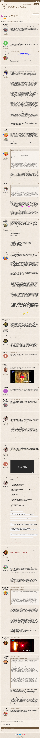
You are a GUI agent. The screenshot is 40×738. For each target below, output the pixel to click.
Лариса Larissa (5, 364)
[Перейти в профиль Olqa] (5, 714)
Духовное (15, 16)
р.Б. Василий (6, 656)
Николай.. (5, 24)
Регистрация (36, 4)
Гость (7, 16)
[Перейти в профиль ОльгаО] (5, 464)
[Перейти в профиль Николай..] (5, 29)
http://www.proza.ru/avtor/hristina (15, 542)
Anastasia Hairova (6, 587)
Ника (5, 219)
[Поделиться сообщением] (38, 24)
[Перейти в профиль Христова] (5, 391)
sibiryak (5, 129)
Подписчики (34, 14)
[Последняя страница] (17, 21)
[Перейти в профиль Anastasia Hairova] (5, 593)
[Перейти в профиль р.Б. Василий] (5, 662)
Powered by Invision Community (20, 737)
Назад (4, 21)
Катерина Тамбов (6, 319)
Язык (18, 736)
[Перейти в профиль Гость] (2, 16)
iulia (5, 37)
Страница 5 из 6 (21, 21)
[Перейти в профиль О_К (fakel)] (5, 72)
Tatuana (5, 413)
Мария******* (6, 560)
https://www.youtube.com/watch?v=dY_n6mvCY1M (18, 552)
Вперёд (15, 21)
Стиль (21, 736)
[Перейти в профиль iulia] (5, 43)
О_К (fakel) (5, 67)
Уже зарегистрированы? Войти (27, 4)
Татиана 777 (5, 352)
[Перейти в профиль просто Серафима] (5, 552)
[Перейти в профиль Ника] (5, 224)
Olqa (6, 708)
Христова (5, 387)
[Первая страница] (1, 21)
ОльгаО (5, 458)
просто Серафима (5, 547)
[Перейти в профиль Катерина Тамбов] (5, 324)
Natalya (5, 51)
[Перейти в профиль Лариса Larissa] (5, 369)
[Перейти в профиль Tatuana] (5, 418)
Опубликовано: (14, 24)
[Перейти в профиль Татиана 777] (5, 356)
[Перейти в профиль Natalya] (5, 58)
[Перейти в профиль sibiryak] (5, 134)
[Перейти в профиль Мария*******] (5, 567)
